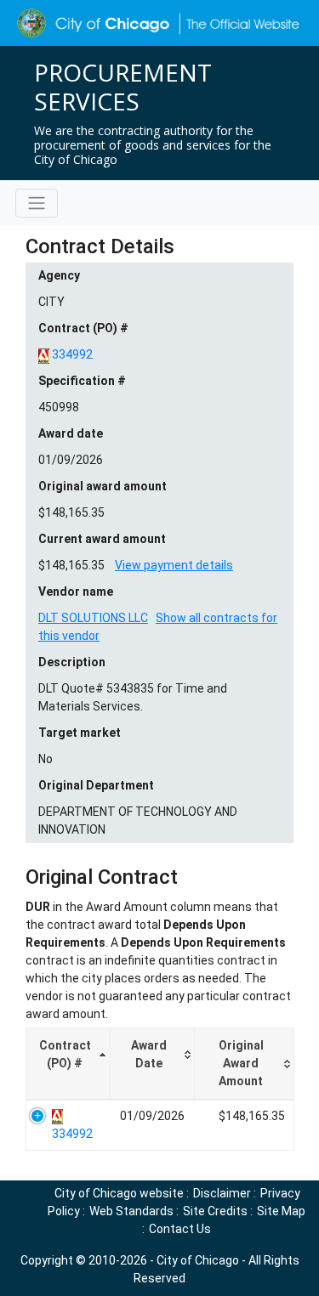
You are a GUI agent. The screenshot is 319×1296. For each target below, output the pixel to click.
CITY (51, 301)
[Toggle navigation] (36, 203)
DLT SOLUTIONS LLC (93, 618)
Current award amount (102, 539)
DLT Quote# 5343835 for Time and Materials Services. (132, 697)
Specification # (82, 381)
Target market (79, 732)
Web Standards (131, 1211)
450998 (58, 407)
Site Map (281, 1211)
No (45, 759)
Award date (70, 433)
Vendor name (75, 591)
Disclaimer (222, 1193)
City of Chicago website (119, 1193)
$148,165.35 (71, 512)
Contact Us (180, 1229)
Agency (59, 275)
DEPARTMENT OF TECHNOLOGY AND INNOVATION (137, 820)
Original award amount (102, 486)
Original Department (96, 785)
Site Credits (215, 1211)
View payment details (174, 565)
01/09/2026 (70, 460)
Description (71, 662)
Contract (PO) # (83, 328)
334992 (72, 354)
